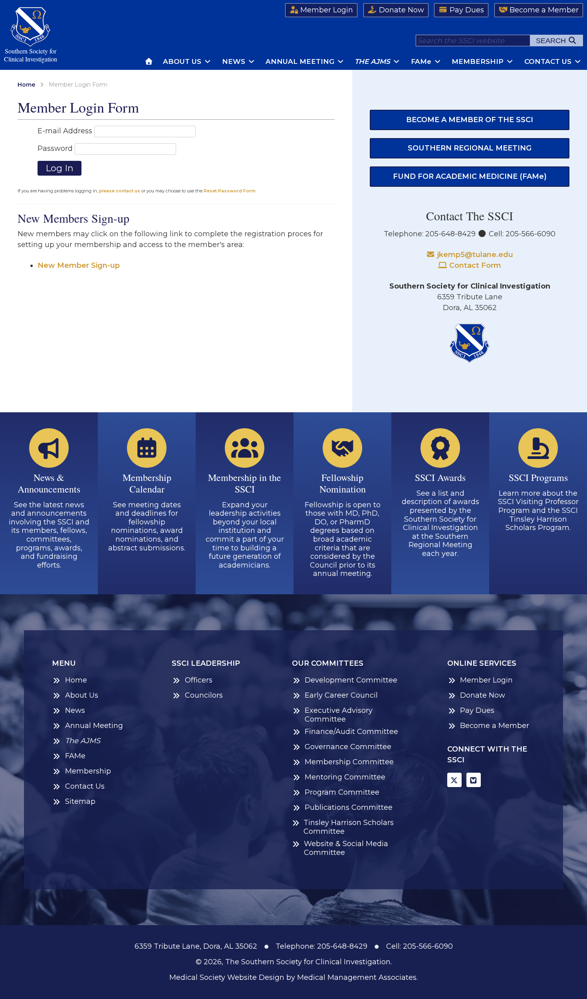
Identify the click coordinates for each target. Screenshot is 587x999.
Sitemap (80, 801)
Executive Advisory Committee (339, 715)
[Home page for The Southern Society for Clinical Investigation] (149, 61)
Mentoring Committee (345, 777)
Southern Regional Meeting (469, 148)
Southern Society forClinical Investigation (30, 54)
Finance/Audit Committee (351, 732)
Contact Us (548, 61)
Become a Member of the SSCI (469, 119)
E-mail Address (65, 131)
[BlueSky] (473, 780)
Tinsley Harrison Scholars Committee (348, 827)
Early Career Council (341, 695)
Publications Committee (349, 807)
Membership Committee (349, 762)
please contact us (119, 191)
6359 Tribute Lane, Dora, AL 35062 (196, 946)
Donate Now (400, 10)
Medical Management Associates (356, 977)
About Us (183, 61)
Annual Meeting (301, 61)
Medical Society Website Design (226, 977)
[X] (454, 780)
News (234, 61)
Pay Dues (466, 10)
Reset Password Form (230, 191)
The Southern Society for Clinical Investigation (308, 961)
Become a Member (543, 10)
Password (55, 148)
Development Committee (351, 680)
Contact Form (474, 265)
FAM (421, 61)
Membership (479, 61)
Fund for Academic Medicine (470, 176)
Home (26, 84)
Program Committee (342, 792)
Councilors (204, 695)
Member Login (325, 10)
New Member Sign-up (79, 265)
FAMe (75, 756)
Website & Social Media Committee (346, 848)
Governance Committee (348, 747)
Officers (198, 680)
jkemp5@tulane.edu (474, 254)
